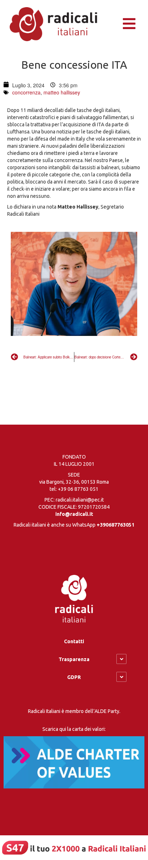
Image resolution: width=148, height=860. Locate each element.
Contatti (74, 641)
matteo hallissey (61, 92)
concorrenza (26, 92)
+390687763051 (115, 525)
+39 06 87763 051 (78, 489)
